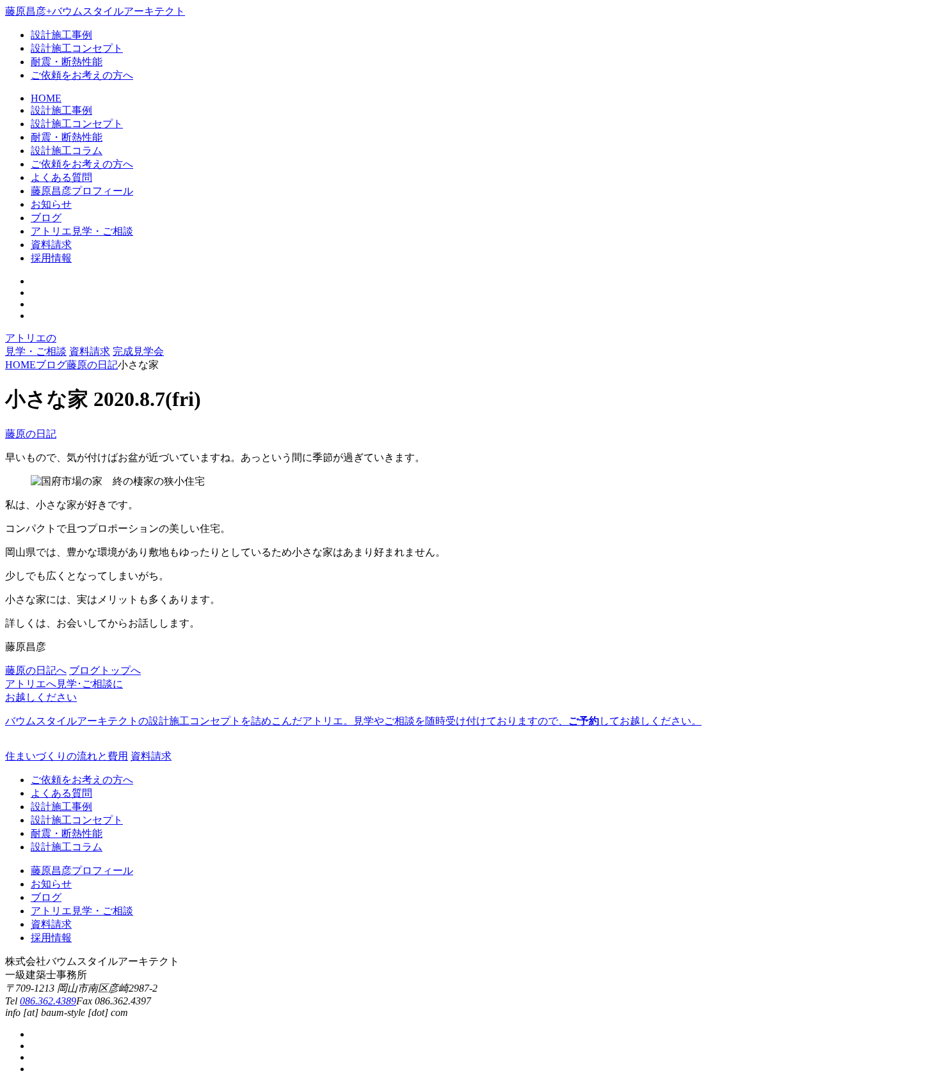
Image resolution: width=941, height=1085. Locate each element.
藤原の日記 (30, 433)
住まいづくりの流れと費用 (66, 756)
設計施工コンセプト (77, 48)
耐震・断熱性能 (66, 61)
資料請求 (89, 351)
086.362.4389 (48, 1000)
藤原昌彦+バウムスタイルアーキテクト (95, 11)
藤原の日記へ (36, 670)
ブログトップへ (105, 670)
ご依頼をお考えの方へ (82, 75)
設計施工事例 (61, 34)
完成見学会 (138, 351)
